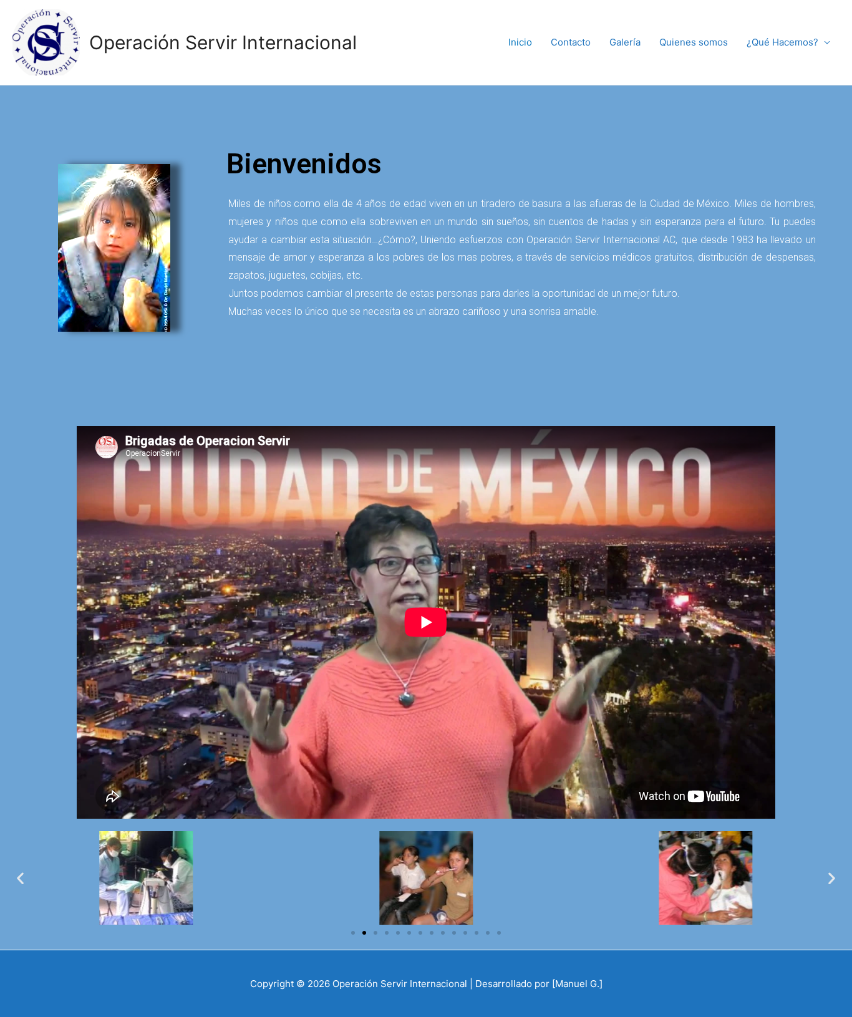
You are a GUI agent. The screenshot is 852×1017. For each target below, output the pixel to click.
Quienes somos (693, 42)
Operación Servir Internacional (223, 42)
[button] (353, 933)
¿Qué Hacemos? (782, 42)
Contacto (571, 42)
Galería (625, 42)
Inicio (520, 42)
